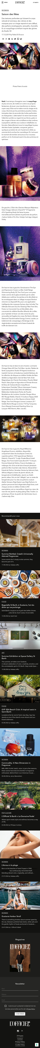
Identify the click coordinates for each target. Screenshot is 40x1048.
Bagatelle (5, 613)
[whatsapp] (18, 39)
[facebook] (6, 39)
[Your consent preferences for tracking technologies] (37, 1045)
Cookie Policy (20, 1045)
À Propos (20, 1036)
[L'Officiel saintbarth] (20, 2)
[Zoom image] (20, 173)
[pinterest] (9, 39)
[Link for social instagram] (18, 1031)
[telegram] (21, 39)
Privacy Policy (31, 1009)
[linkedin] (12, 39)
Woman (5, 10)
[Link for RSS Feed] (22, 1031)
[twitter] (15, 39)
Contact (20, 1039)
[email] (3, 39)
